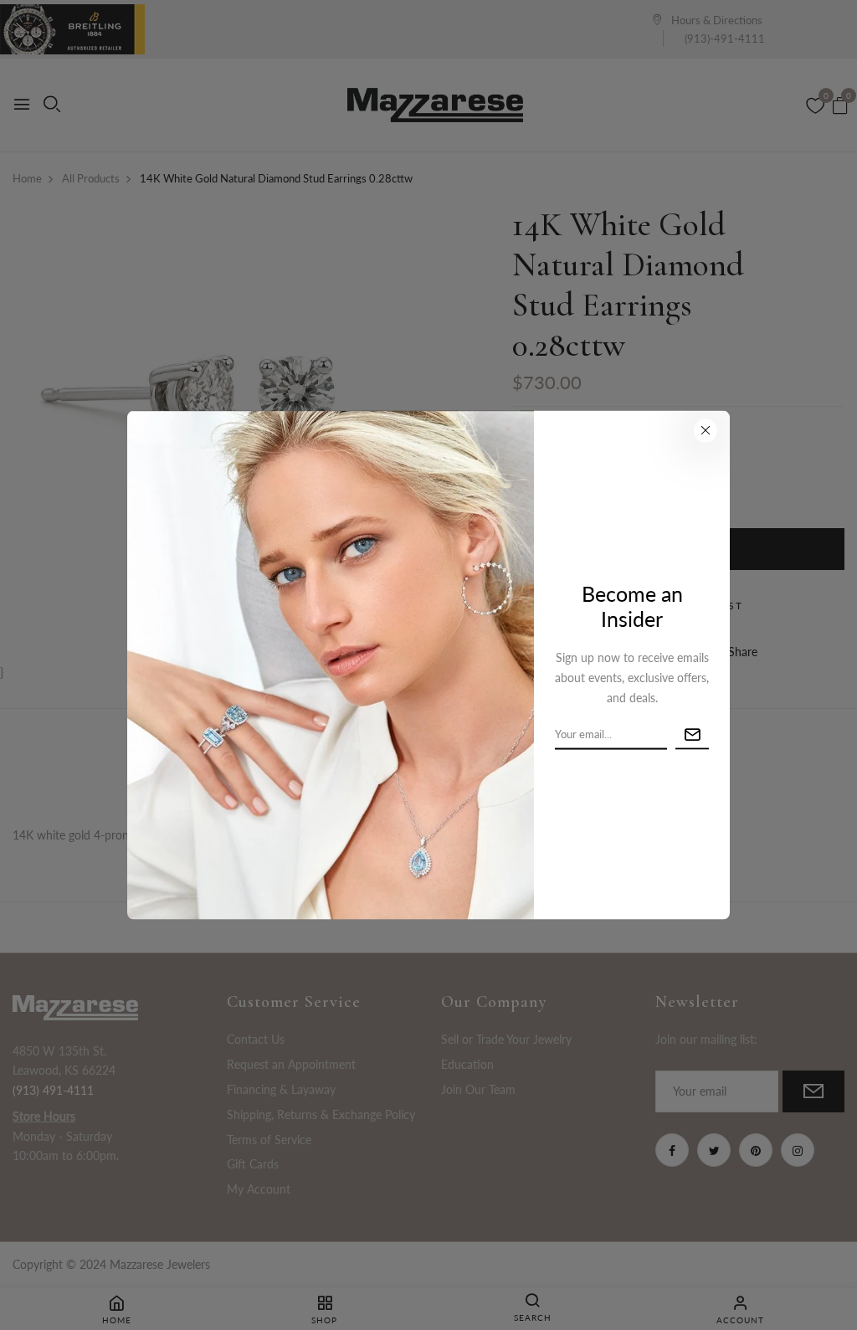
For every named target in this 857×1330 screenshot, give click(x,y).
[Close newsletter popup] (705, 430)
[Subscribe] (692, 734)
